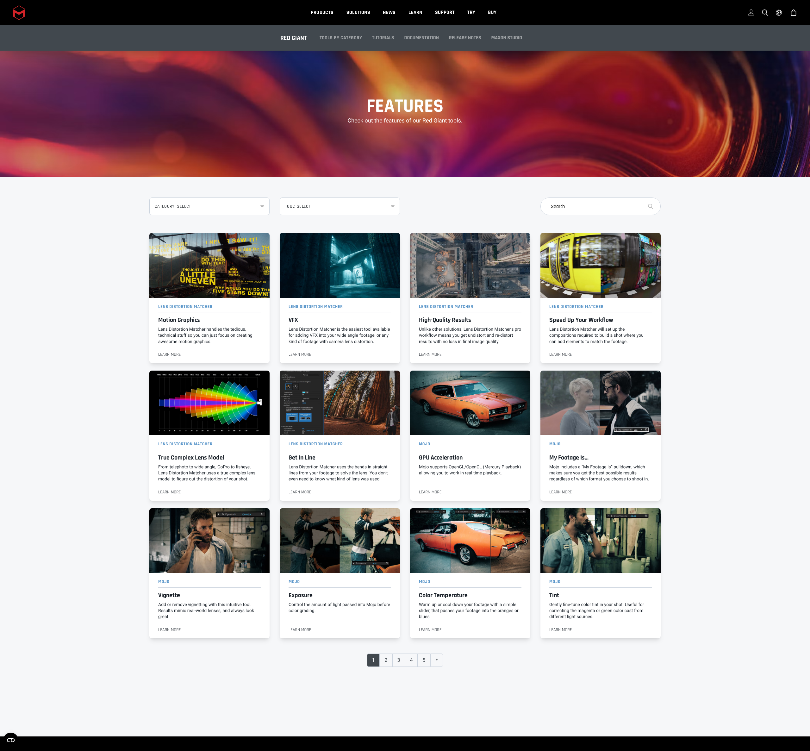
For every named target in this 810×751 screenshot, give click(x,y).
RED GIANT (293, 38)
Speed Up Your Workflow (581, 320)
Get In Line (302, 458)
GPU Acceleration (441, 458)
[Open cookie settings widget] (10, 740)
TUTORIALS (383, 37)
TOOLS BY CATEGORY (341, 37)
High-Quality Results (445, 320)
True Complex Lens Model (191, 458)
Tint (554, 595)
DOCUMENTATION (421, 37)
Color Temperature (443, 595)
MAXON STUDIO (506, 37)
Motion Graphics (179, 320)
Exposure (301, 595)
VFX (293, 320)
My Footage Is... (569, 458)
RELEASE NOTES (465, 37)
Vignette (169, 595)
